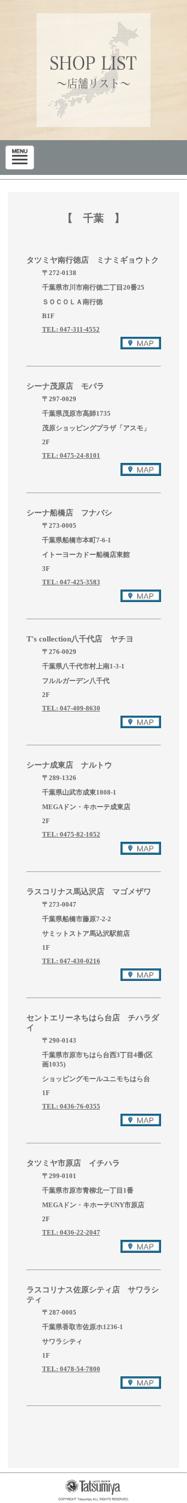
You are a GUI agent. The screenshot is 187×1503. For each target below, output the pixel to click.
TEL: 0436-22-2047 (71, 1232)
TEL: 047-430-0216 (71, 961)
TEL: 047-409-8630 (71, 708)
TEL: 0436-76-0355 (71, 1106)
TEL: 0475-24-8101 (71, 455)
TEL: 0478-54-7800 (71, 1369)
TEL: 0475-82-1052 (71, 834)
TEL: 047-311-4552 (71, 329)
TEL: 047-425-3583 (71, 582)
